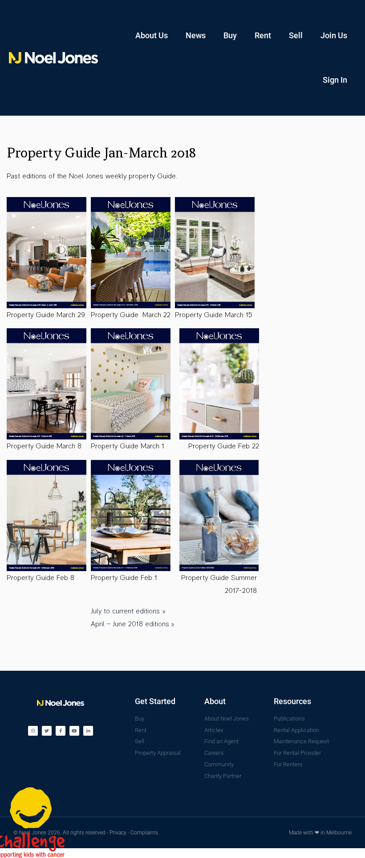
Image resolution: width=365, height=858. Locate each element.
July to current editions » (128, 611)
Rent (263, 35)
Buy (230, 35)
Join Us (333, 35)
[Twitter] (47, 731)
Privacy (118, 833)
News (196, 35)
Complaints (144, 833)
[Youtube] (74, 731)
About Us (151, 35)
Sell (296, 35)
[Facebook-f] (60, 731)
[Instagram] (33, 731)
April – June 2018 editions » (132, 624)
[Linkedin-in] (88, 731)
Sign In (335, 80)
